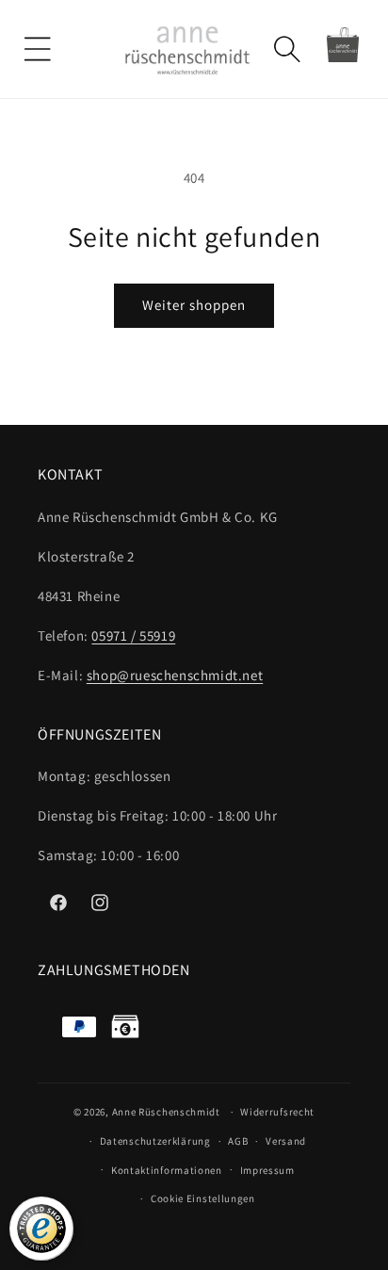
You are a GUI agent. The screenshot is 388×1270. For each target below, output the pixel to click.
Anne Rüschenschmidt (166, 1111)
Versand (286, 1141)
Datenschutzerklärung (155, 1141)
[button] (37, 49)
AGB (238, 1141)
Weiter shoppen (194, 305)
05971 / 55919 (133, 635)
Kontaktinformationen (166, 1170)
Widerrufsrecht (277, 1111)
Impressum (267, 1170)
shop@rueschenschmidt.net (175, 675)
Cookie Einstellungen (203, 1198)
